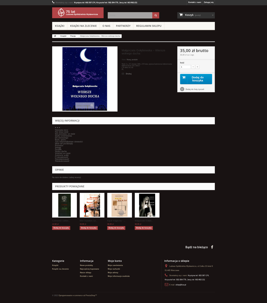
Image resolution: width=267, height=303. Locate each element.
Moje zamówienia (115, 265)
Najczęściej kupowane (89, 269)
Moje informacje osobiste (119, 276)
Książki (59, 25)
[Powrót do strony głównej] (55, 36)
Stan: (124, 60)
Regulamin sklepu (148, 25)
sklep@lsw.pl (180, 285)
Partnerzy (123, 25)
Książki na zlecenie (83, 25)
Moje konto (115, 260)
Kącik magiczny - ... (116, 220)
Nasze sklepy (85, 273)
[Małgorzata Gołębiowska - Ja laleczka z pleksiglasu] (147, 205)
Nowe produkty (86, 265)
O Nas (106, 25)
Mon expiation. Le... (88, 220)
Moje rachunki (114, 269)
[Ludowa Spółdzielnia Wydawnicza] (78, 12)
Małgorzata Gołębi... (144, 220)
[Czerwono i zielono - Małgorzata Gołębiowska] (64, 205)
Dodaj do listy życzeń (194, 89)
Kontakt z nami (194, 2)
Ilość (182, 63)
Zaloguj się (208, 2)
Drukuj (129, 74)
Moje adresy (113, 273)
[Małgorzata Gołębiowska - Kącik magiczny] (119, 205)
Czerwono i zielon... (61, 220)
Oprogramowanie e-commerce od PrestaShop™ (78, 295)
